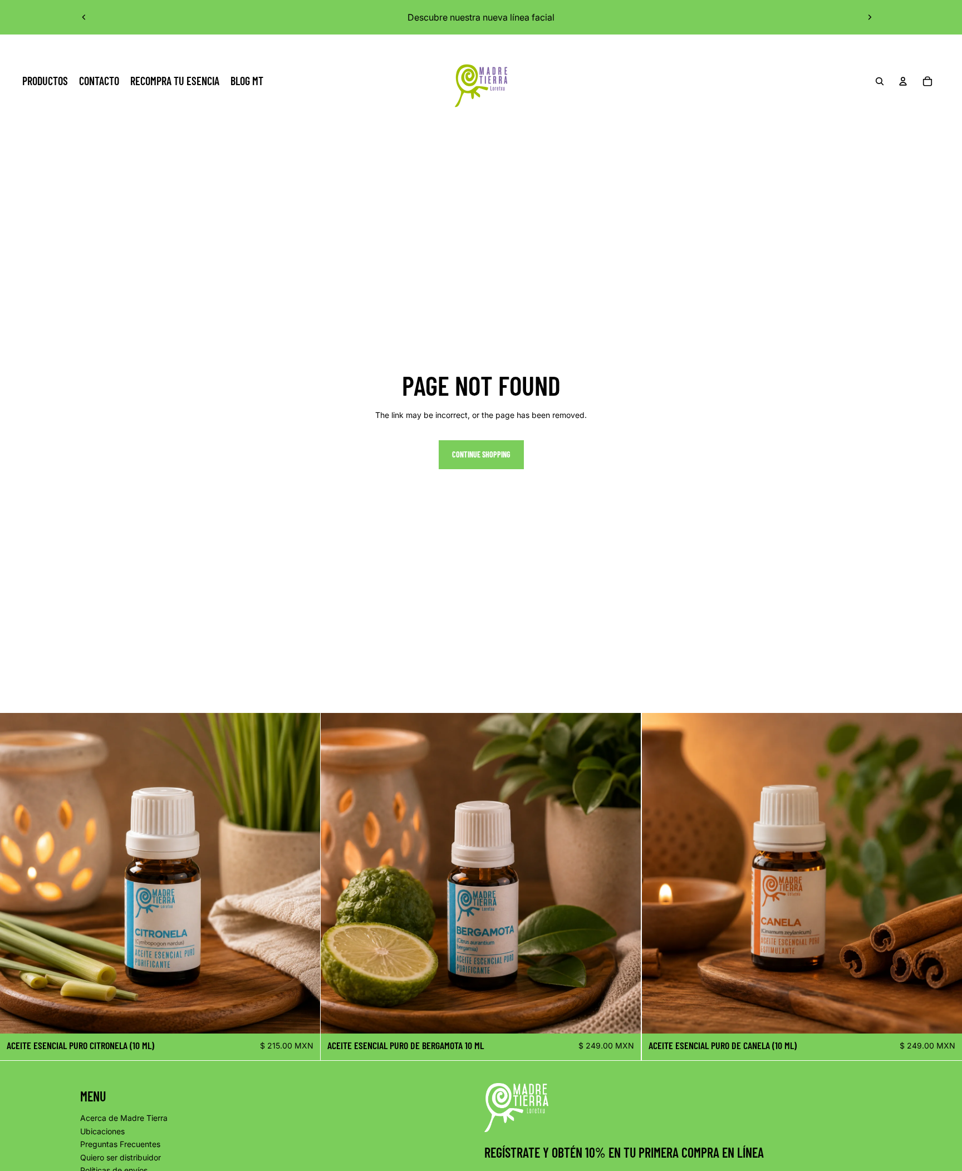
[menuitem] (45, 81)
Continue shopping (481, 454)
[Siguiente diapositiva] (869, 17)
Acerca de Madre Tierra (124, 1118)
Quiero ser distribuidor (120, 1157)
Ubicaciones (102, 1131)
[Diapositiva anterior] (84, 17)
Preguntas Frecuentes (120, 1144)
